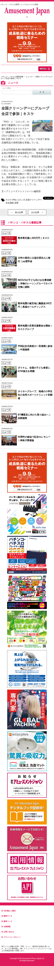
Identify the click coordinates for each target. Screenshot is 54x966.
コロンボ (21, 200)
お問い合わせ (9, 932)
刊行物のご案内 (10, 911)
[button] (45, 68)
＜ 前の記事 (17, 212)
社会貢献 (10, 203)
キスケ (9, 200)
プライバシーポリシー (12, 937)
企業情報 (7, 927)
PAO (14, 200)
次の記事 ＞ (37, 212)
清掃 (16, 203)
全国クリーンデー (34, 200)
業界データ (8, 916)
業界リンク (8, 921)
